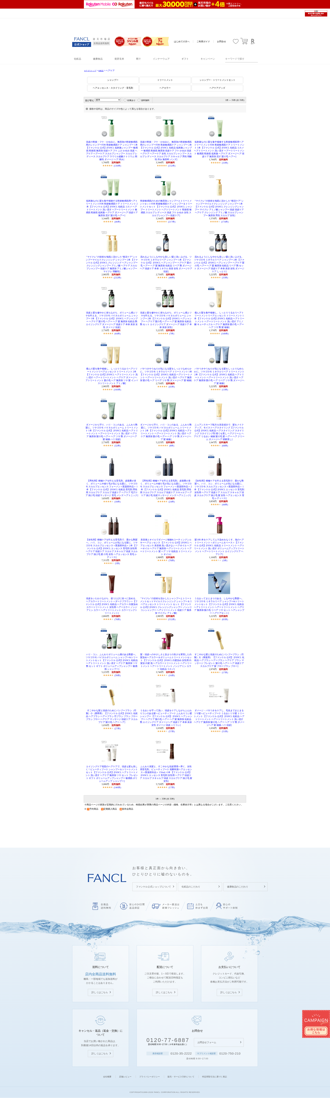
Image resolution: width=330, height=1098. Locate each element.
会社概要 (107, 1076)
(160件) (117, 389)
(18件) (117, 501)
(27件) (117, 728)
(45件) (172, 386)
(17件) (225, 672)
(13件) (225, 389)
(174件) (224, 221)
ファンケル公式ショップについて (153, 886)
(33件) (225, 163)
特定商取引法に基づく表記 (214, 1076)
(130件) (117, 165)
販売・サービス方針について (181, 1076)
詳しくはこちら (99, 992)
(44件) (225, 504)
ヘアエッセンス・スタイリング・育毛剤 (113, 88)
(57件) (172, 731)
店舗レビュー (125, 1076)
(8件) (171, 445)
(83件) (225, 619)
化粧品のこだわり (191, 886)
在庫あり (131, 100)
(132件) (171, 165)
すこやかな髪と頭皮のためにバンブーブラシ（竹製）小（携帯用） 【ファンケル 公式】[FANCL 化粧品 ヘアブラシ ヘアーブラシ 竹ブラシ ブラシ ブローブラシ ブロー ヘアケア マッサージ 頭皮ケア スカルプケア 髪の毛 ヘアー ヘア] (112, 716)
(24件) (172, 501)
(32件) (117, 445)
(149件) (224, 333)
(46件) (117, 221)
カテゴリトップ (90, 71)
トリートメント (165, 80)
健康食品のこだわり (237, 886)
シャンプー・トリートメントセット (217, 80)
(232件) (117, 277)
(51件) (225, 731)
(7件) (171, 333)
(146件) (117, 787)
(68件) (225, 445)
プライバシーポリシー (149, 1076)
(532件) (171, 619)
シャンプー (112, 80)
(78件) (172, 560)
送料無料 (145, 100)
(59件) (117, 675)
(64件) (117, 333)
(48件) (172, 277)
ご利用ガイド (203, 41)
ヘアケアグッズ (217, 88)
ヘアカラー (165, 88)
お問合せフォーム (206, 1042)
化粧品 (100, 71)
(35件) (225, 277)
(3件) (224, 560)
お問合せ (221, 41)
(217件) (171, 221)
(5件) (117, 563)
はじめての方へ (182, 41)
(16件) (172, 675)
